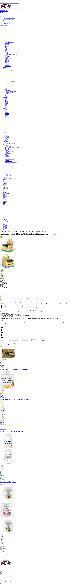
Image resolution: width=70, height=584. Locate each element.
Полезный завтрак (8, 75)
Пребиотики (7, 116)
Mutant (4, 197)
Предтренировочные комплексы (11, 117)
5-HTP (6, 55)
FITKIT (4, 186)
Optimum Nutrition (6, 205)
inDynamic (7, 573)
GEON (4, 190)
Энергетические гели (9, 172)
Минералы (5, 97)
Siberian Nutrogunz (6, 215)
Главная (1, 231)
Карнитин (7, 44)
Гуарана (6, 112)
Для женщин (7, 56)
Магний (6, 102)
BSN (3, 180)
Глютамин (7, 43)
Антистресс (7, 82)
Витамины (5, 59)
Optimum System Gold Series (8, 175)
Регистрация (5, 0)
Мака (6, 126)
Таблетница (7, 34)
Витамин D (7, 63)
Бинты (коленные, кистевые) (10, 30)
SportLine (4, 217)
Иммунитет (7, 86)
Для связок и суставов (7, 69)
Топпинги (7, 77)
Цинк (6, 107)
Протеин (4, 129)
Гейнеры (4, 67)
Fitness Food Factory (6, 187)
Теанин (6, 50)
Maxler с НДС (5, 195)
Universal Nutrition (6, 223)
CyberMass (5, 182)
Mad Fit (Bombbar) (6, 193)
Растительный (7, 133)
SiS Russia (4, 216)
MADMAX (5, 194)
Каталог (5, 231)
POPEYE (4, 206)
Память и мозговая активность (10, 91)
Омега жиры (5, 121)
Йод (5, 99)
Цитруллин (7, 53)
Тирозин (6, 51)
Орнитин (6, 48)
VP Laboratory (5, 225)
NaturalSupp (5, 199)
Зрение (6, 85)
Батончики (7, 137)
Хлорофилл (7, 93)
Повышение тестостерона (7, 124)
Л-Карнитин (5, 95)
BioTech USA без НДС (7, 178)
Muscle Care (5, 196)
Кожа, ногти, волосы (9, 87)
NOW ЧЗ (4, 202)
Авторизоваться (3, 282)
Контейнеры (7, 31)
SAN (3, 213)
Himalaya (4, 191)
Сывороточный (8, 134)
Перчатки (6, 32)
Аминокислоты (5, 36)
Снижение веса (5, 141)
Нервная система (8, 90)
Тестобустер (7, 127)
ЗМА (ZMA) (7, 125)
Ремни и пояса (7, 33)
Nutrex (4, 203)
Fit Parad (4, 185)
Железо (6, 98)
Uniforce (4, 222)
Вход (1, 0)
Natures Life (5, 201)
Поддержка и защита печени (10, 92)
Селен (6, 105)
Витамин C (7, 62)
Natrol (4, 198)
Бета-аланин (7, 41)
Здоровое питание (6, 73)
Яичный (6, 135)
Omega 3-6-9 (7, 123)
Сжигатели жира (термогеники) (11, 143)
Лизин (6, 47)
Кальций (6, 101)
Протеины (7, 160)
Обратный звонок (4, 11)
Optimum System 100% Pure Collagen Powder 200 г (15, 369)
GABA (6, 80)
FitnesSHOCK (5, 188)
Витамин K (7, 65)
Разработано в (3, 572)
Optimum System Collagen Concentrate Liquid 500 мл (15, 399)
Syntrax (4, 218)
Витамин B (7, 61)
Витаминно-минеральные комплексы (10, 54)
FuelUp (4, 189)
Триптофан (7, 52)
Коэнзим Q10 (7, 89)
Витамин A (7, 60)
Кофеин (6, 115)
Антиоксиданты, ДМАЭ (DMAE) (11, 81)
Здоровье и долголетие (7, 78)
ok (0, 576)
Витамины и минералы (9, 149)
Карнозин (6, 45)
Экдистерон (7, 128)
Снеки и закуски (6, 136)
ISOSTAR (4, 192)
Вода (6, 111)
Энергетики (7, 171)
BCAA (6, 37)
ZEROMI (4, 228)
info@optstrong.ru (3, 570)
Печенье (6, 138)
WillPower (4, 226)
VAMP (4, 224)
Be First (4, 176)
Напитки (6, 96)
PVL (3, 210)
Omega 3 (6, 122)
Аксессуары (5, 29)
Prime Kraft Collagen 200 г (8, 482)
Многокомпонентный (9, 132)
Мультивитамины (8, 58)
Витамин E (7, 64)
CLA (6, 142)
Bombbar (4, 179)
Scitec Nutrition (5, 214)
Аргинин (6, 40)
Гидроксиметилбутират (9, 42)
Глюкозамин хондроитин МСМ (10, 70)
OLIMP (4, 204)
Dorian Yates (5, 183)
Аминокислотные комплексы (10, 39)
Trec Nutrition (5, 219)
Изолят (6, 130)
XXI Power (5, 227)
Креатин (6, 46)
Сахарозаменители (8, 76)
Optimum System (6, 174)
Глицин (6, 83)
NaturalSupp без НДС (6, 200)
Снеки (6, 140)
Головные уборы (8, 120)
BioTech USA (5, 177)
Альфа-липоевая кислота (9, 38)
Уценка (4, 144)
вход (1, 582)
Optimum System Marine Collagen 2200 (11, 431)
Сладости (6, 139)
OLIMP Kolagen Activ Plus (8, 344)
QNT (3, 211)
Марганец (7, 103)
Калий (6, 100)
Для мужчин (7, 57)
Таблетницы (7, 35)
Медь (6, 104)
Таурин (6, 49)
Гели (3, 68)
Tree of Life (5, 220)
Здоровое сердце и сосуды (10, 84)
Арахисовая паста (8, 74)
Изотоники (7, 113)
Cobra (4, 181)
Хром (6, 106)
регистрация (2, 583)
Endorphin (4, 184)
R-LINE (4, 212)
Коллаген (6, 88)
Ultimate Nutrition (6, 221)
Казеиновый (7, 131)
